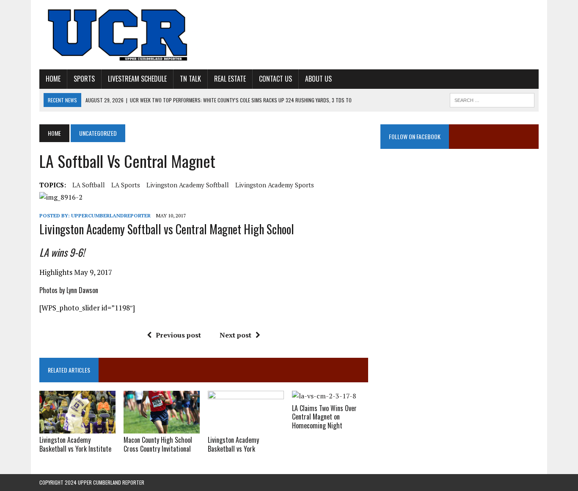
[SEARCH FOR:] (492, 99)
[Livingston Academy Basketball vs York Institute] (77, 427)
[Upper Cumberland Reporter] (118, 34)
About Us (318, 79)
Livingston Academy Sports (274, 185)
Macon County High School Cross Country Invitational (158, 444)
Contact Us (275, 79)
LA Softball (88, 185)
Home (53, 79)
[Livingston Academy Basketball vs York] (246, 427)
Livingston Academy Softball (187, 185)
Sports (84, 79)
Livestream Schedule (137, 79)
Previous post (178, 335)
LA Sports (125, 185)
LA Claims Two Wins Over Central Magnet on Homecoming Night (324, 417)
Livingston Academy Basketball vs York (233, 444)
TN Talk (190, 79)
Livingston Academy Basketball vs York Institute (75, 444)
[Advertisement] (459, 243)
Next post (235, 335)
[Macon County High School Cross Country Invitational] (162, 427)
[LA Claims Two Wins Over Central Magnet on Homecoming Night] (324, 395)
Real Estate (230, 79)
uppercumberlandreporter (111, 215)
